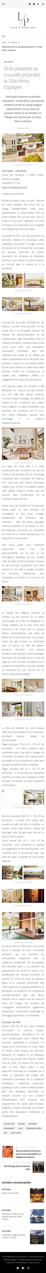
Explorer (8, 62)
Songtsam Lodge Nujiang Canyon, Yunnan (13, 1236)
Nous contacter (34, 1262)
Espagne (32, 1124)
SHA (5, 1133)
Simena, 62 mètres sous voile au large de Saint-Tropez (13, 1217)
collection (9, 1124)
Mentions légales (10, 1259)
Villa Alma (16, 1133)
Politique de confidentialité (16, 1262)
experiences (9, 1128)
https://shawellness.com (14, 187)
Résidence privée (33, 1128)
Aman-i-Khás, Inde (10, 1193)
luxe (20, 1128)
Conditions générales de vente (29, 1259)
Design (21, 1124)
